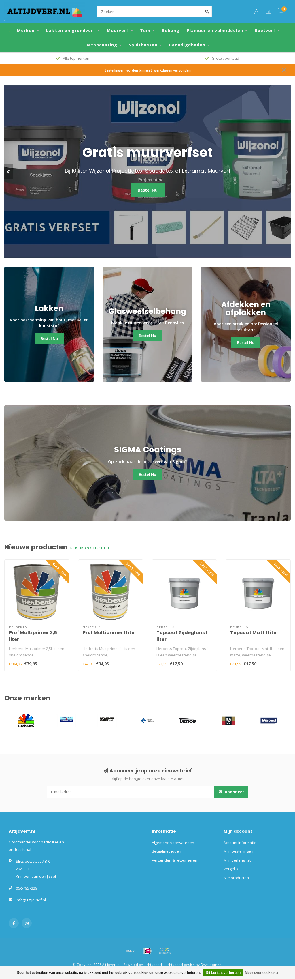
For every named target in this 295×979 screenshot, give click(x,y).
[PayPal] (165, 951)
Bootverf (265, 30)
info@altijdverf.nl (31, 900)
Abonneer (234, 791)
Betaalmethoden (166, 851)
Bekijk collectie (88, 548)
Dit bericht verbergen (223, 973)
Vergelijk (231, 868)
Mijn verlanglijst (237, 860)
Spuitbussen (143, 45)
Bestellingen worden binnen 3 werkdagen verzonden (148, 70)
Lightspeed (153, 964)
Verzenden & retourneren (174, 860)
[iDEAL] (147, 951)
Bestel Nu (148, 190)
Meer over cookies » (261, 973)
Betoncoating (101, 45)
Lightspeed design (180, 964)
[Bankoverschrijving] (130, 951)
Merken (26, 30)
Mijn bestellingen (238, 851)
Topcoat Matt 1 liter (254, 632)
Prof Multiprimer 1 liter (109, 632)
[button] (8, 171)
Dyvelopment (211, 964)
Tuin (145, 30)
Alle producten (236, 877)
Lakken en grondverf (70, 30)
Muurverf (117, 30)
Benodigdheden (187, 45)
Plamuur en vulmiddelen (215, 30)
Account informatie (240, 842)
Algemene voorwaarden (173, 842)
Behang (170, 30)
